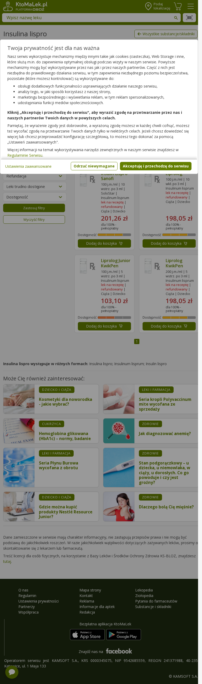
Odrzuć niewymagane (94, 166)
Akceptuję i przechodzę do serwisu (156, 166)
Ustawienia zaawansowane (28, 166)
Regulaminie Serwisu (24, 155)
